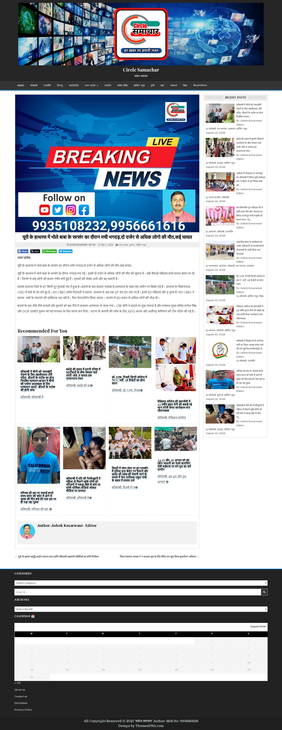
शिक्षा (185, 85)
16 (249, 655)
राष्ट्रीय (107, 85)
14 (176, 655)
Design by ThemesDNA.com (141, 726)
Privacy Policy (23, 709)
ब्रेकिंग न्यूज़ (139, 85)
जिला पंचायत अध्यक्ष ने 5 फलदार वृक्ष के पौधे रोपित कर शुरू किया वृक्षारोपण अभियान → (160, 556)
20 (140, 662)
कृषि (152, 85)
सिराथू (60, 85)
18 (67, 662)
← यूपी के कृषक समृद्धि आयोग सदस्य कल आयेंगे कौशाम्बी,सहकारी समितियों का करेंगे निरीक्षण (57, 556)
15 (212, 655)
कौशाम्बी (33, 85)
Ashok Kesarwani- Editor (83, 245)
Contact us (20, 696)
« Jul (17, 682)
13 (140, 655)
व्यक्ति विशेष (122, 85)
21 (176, 662)
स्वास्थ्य (173, 85)
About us (19, 689)
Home (20, 85)
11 (67, 655)
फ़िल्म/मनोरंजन (200, 85)
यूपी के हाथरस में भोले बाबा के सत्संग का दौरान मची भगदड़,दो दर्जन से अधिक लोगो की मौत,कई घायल (107, 236)
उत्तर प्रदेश (90, 85)
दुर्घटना (132, 244)
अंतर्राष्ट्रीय (74, 85)
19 (103, 662)
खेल (162, 85)
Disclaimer (21, 703)
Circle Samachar (141, 70)
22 (212, 662)
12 (103, 655)
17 (32, 662)
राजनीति (47, 85)
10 (32, 655)
